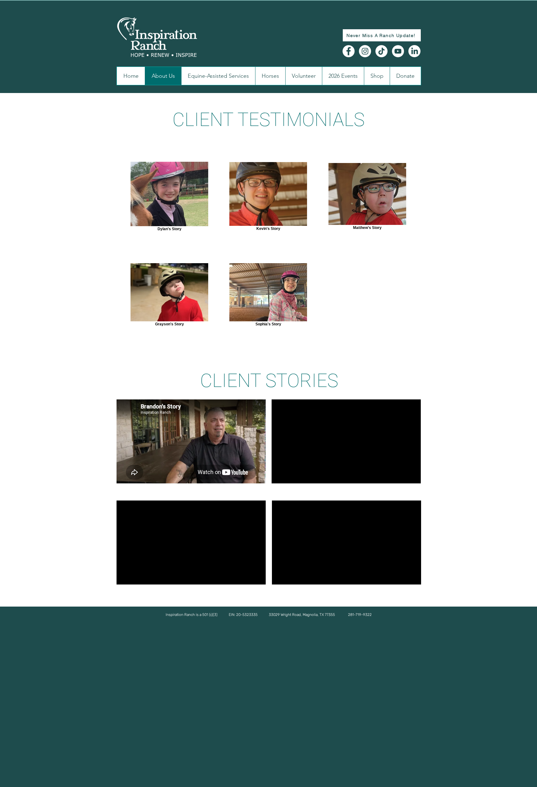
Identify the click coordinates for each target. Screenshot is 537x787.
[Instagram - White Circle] (365, 51)
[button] (269, 614)
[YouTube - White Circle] (398, 51)
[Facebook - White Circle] (348, 51)
